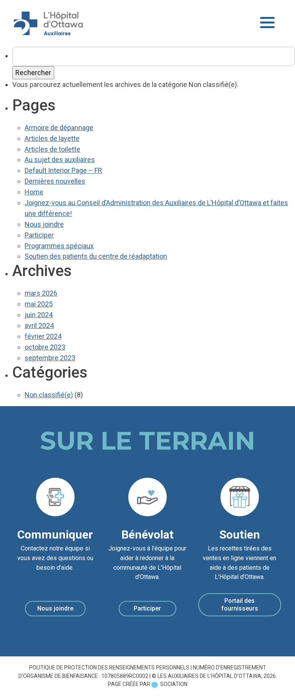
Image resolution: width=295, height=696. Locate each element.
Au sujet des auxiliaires (60, 160)
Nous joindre (44, 224)
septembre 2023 (50, 358)
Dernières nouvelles (55, 181)
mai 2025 (39, 304)
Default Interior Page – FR (63, 170)
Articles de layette (52, 138)
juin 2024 (39, 315)
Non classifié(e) (49, 395)
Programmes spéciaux (59, 246)
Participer (39, 235)
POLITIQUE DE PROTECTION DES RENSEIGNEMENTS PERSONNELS (109, 667)
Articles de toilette (52, 149)
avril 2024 (39, 325)
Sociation (173, 684)
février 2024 (43, 336)
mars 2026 (41, 293)
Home (34, 192)
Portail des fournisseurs (239, 604)
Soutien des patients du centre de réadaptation (96, 256)
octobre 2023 (45, 347)
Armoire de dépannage (59, 128)
